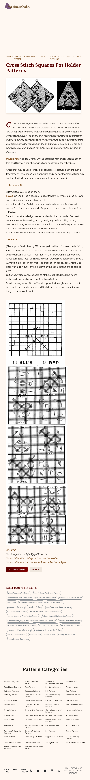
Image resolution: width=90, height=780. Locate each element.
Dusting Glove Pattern (66, 634)
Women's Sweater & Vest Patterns (34, 747)
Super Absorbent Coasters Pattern (58, 607)
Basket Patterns (72, 687)
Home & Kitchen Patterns (34, 716)
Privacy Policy (24, 770)
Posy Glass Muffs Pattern (70, 625)
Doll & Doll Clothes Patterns (32, 705)
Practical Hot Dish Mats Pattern (19, 630)
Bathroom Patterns (11, 691)
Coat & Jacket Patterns (33, 701)
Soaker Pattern (35, 634)
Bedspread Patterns (32, 691)
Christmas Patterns (73, 695)
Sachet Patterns (72, 731)
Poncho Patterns (72, 725)
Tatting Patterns (51, 743)
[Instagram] (52, 770)
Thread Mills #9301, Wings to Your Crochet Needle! (32, 558)
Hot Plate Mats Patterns (54, 716)
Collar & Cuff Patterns (53, 701)
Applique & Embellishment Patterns (54, 682)
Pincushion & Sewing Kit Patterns (34, 726)
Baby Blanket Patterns (12, 687)
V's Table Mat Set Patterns (17, 611)
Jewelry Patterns (72, 716)
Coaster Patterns (10, 701)
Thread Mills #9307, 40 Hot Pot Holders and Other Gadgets (36, 562)
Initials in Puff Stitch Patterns (70, 621)
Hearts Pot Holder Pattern (46, 598)
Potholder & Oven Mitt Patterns (12, 732)
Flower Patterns (10, 710)
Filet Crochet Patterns (74, 704)
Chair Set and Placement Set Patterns (48, 630)
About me (7, 770)
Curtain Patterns (72, 701)
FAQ (15, 769)
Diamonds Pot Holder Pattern (70, 598)
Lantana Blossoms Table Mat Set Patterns (23, 616)
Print (37, 569)
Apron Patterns (71, 681)
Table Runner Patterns (12, 743)
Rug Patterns (50, 731)
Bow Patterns (71, 691)
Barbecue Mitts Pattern (16, 607)
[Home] (17, 5)
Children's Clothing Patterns (52, 696)
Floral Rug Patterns (35, 607)
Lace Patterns (9, 720)
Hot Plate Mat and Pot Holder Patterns (21, 625)
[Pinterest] (31, 770)
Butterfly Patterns (11, 695)
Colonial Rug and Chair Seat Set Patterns (57, 616)
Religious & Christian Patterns (32, 732)
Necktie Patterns (72, 720)
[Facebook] (45, 770)
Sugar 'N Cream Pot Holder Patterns (46, 593)
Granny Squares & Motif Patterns (54, 711)
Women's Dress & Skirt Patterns (12, 747)
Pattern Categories (11, 681)
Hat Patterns (9, 716)
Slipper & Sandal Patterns (54, 737)
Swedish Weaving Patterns (72, 738)
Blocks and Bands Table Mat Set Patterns (45, 611)
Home (8, 57)
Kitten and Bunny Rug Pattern (18, 621)
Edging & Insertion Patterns (52, 705)
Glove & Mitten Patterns (34, 710)
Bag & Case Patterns (53, 687)
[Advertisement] (45, 29)
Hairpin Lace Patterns (74, 710)
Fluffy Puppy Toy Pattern (48, 625)
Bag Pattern (11, 602)
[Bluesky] (38, 770)
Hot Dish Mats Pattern (55, 602)
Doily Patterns (9, 704)
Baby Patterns (30, 687)
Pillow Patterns (9, 725)
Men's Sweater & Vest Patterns (53, 720)
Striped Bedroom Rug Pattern (18, 593)
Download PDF (18, 569)
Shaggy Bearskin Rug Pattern (18, 639)
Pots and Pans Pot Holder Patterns (20, 598)
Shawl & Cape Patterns (33, 737)
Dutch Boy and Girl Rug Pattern (44, 621)
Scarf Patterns (9, 737)
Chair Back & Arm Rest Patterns (33, 696)
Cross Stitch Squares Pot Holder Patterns (30, 58)
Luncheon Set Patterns (33, 720)
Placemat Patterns (52, 725)
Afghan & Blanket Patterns (31, 682)
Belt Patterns (50, 691)
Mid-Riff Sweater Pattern (16, 634)
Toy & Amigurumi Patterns (76, 743)
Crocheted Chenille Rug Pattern (31, 602)
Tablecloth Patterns (32, 743)
